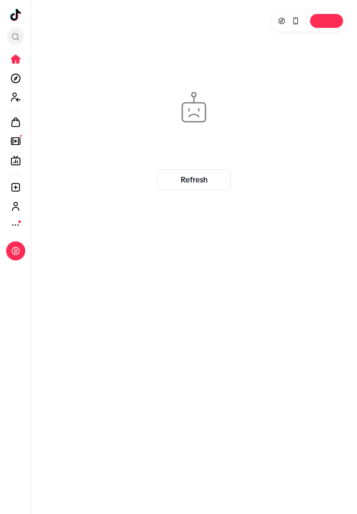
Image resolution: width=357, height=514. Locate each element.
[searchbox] (15, 36)
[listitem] (15, 59)
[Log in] (15, 251)
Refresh (194, 180)
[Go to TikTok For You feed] (15, 15)
